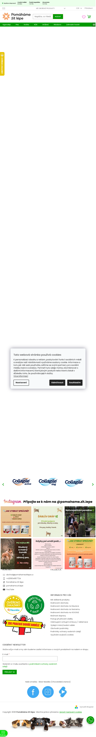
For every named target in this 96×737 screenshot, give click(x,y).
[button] (93, 484)
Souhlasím (75, 382)
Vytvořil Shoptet (87, 707)
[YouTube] (63, 692)
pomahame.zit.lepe (14, 585)
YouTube (10, 589)
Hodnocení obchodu (59, 603)
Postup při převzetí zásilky (61, 619)
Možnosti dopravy (58, 615)
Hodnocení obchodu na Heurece (64, 606)
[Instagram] (48, 692)
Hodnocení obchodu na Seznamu (65, 609)
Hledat (58, 16)
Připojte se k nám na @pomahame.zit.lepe (57, 502)
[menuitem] (6, 25)
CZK (78, 8)
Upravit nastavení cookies (70, 712)
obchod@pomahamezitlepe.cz (19, 574)
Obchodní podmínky (59, 628)
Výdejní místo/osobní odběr (62, 625)
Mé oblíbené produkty (45, 8)
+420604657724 (13, 578)
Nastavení (21, 382)
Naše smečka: (31, 682)
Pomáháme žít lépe (15, 582)
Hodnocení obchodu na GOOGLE (64, 612)
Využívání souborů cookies (62, 635)
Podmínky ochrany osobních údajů (65, 631)
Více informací (21, 376)
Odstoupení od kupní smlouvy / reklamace (69, 622)
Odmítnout (57, 382)
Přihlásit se (9, 672)
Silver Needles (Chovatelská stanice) (55, 682)
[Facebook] (33, 692)
